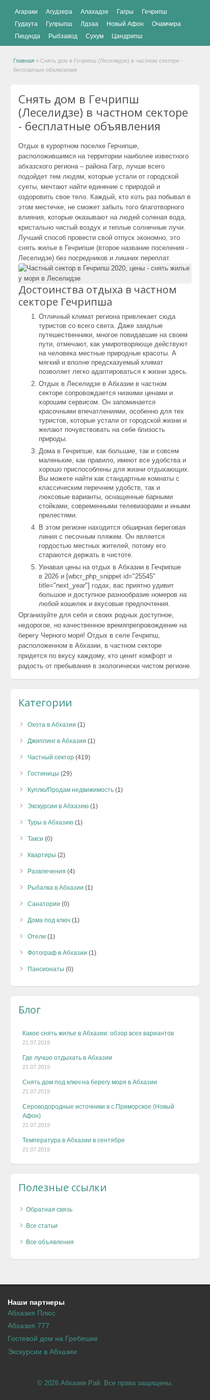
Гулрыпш (59, 24)
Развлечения (47, 871)
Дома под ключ (49, 920)
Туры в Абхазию (50, 822)
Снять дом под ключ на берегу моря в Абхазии (89, 1082)
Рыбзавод (62, 36)
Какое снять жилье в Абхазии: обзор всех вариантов (98, 1033)
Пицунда (27, 36)
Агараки (26, 11)
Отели (37, 936)
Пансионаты (46, 969)
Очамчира (166, 24)
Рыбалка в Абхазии (56, 887)
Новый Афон (125, 24)
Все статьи (42, 1225)
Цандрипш (127, 36)
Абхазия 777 (28, 1326)
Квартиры (42, 855)
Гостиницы (43, 773)
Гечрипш (154, 11)
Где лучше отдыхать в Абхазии (67, 1057)
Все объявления (50, 1242)
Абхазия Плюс (32, 1313)
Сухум (94, 36)
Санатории (44, 904)
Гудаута (26, 24)
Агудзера (59, 11)
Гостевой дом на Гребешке (53, 1338)
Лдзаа (89, 24)
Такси (35, 838)
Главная (23, 61)
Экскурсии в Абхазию (58, 806)
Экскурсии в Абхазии (42, 1352)
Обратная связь (49, 1209)
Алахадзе (95, 11)
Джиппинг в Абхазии (57, 741)
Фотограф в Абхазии (57, 952)
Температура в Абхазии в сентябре (73, 1140)
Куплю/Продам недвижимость (71, 789)
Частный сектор (51, 757)
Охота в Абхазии (52, 724)
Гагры (125, 11)
